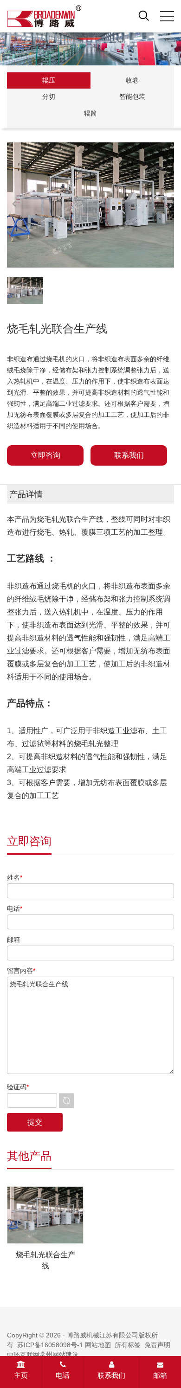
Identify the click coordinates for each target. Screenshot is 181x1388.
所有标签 (128, 1345)
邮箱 (160, 1375)
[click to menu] (167, 16)
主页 (21, 1375)
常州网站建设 (58, 1354)
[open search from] (144, 15)
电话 (63, 1375)
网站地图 (98, 1345)
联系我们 (111, 1375)
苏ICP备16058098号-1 (50, 1345)
